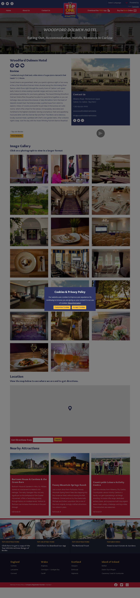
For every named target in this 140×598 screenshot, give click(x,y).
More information (74, 303)
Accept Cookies (79, 307)
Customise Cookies (62, 307)
